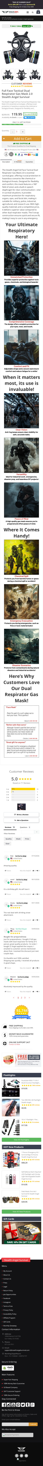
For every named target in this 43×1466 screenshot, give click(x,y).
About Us (6, 1275)
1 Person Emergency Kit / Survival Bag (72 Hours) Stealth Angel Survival (30, 1154)
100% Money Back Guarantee (14, 1383)
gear (7, 843)
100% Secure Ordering (11, 1395)
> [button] (29, 997)
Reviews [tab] (18, 162)
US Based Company (11, 1387)
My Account (7, 1271)
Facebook (6, 1298)
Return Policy (8, 1290)
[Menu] (28, 12)
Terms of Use (8, 1306)
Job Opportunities (9, 1294)
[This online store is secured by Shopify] (8, 1368)
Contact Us (7, 1279)
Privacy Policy (8, 1310)
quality (9, 839)
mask (18, 839)
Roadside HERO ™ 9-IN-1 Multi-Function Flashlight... (31, 1081)
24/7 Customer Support (12, 1391)
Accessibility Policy (9, 1314)
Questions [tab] (23, 827)
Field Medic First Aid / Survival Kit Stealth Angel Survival (30, 1193)
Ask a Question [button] (22, 820)
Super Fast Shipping (11, 1379)
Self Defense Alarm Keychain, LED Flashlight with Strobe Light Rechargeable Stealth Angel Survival (32, 1175)
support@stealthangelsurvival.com (17, 1350)
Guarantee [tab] (29, 162)
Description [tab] (6, 162)
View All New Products (21, 1211)
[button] (34, 871)
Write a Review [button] (22, 815)
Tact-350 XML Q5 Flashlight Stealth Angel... (31, 1101)
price (27, 839)
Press (5, 1283)
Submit (33, 1424)
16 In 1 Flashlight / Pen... (30, 1119)
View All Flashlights (21, 1140)
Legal (5, 1287)
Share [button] (9, 871)
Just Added (8, 17)
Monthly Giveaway (10, 1326)
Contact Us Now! (14, 1044)
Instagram (7, 1302)
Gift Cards (6, 1322)
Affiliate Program (9, 1318)
